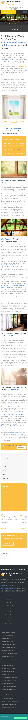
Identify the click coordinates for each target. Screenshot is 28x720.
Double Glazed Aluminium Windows (9, 677)
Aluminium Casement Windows (8, 668)
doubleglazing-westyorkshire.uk (9, 704)
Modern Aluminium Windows (8, 650)
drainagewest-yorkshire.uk (7, 698)
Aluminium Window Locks (7, 617)
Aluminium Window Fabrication (8, 671)
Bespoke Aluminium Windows (8, 632)
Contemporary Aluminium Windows (9, 653)
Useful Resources (7, 694)
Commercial (5, 459)
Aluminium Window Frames (8, 599)
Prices (4, 470)
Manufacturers (6, 466)
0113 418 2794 (13, 9)
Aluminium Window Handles (8, 605)
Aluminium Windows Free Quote (9, 689)
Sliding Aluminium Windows (8, 623)
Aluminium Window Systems (8, 611)
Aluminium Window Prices (7, 656)
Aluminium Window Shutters (8, 683)
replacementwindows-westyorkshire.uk (10, 701)
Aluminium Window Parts (7, 665)
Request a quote (8, 12)
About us (5, 455)
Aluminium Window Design (7, 638)
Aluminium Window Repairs (8, 620)
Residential (5, 462)
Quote (4, 474)
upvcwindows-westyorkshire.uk (8, 707)
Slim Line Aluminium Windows (8, 608)
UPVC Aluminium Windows (7, 635)
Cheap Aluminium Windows (8, 614)
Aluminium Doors (5, 674)
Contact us (5, 478)
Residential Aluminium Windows (9, 680)
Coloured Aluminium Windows (8, 644)
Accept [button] (21, 718)
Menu (24, 12)
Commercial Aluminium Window (9, 686)
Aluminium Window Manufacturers (9, 602)
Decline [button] (7, 718)
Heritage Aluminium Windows (8, 647)
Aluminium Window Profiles (8, 641)
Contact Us (21, 447)
